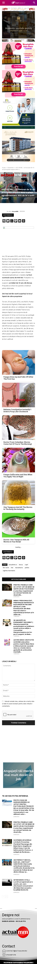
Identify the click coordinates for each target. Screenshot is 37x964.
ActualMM (15, 211)
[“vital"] (18, 775)
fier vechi (6, 567)
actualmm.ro (13, 565)
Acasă (4, 167)
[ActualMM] (4, 211)
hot (12, 567)
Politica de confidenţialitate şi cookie (18, 962)
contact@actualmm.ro (16, 951)
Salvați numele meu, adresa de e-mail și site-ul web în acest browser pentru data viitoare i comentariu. (18, 703)
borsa (21, 565)
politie (27, 567)
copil (26, 565)
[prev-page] (3, 896)
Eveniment (11, 167)
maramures (19, 567)
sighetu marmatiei (9, 570)
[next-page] (6, 896)
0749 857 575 (11, 955)
